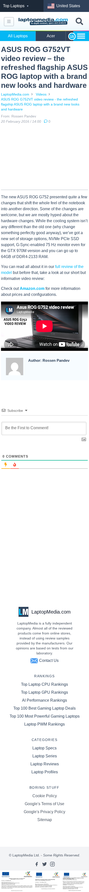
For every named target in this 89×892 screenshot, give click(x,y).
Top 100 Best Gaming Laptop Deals (44, 708)
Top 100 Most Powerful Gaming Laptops (45, 716)
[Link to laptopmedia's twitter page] (44, 864)
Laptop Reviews (44, 764)
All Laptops (18, 36)
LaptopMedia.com (15, 94)
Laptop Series (44, 756)
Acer (51, 36)
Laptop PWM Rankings (44, 724)
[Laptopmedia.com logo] (44, 21)
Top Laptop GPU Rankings (44, 692)
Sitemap (44, 820)
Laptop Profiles (44, 772)
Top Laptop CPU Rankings (44, 684)
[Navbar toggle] (9, 21)
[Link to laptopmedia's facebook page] (36, 864)
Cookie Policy (44, 796)
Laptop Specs (44, 748)
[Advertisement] (44, 158)
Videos (41, 94)
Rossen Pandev (23, 116)
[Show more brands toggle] (81, 36)
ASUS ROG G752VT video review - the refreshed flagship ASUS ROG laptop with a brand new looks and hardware (40, 104)
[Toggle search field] (79, 21)
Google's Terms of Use (44, 804)
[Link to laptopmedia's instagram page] (52, 864)
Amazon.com (32, 288)
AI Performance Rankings (44, 700)
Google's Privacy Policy (44, 812)
